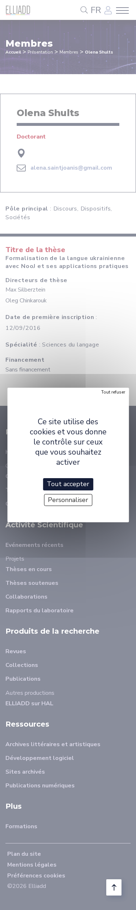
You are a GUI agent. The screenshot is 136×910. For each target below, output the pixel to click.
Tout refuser (113, 392)
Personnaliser (68, 500)
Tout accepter (68, 484)
